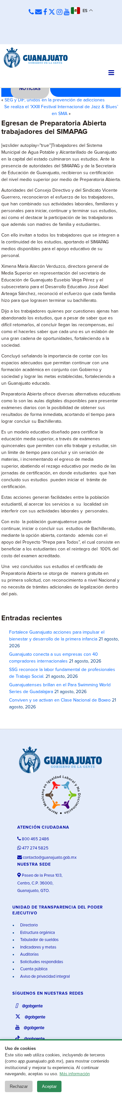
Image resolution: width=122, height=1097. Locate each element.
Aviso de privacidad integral (44, 976)
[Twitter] (51, 12)
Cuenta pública (33, 969)
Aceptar (49, 1086)
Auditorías (29, 954)
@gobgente (32, 1006)
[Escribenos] (38, 12)
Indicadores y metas (37, 947)
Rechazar (19, 1086)
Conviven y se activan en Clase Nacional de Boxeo (60, 700)
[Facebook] (45, 12)
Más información (75, 1074)
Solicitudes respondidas (41, 962)
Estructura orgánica (37, 933)
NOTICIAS (29, 88)
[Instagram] (59, 12)
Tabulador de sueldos (39, 940)
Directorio (28, 925)
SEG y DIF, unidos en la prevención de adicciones (55, 100)
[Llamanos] (31, 12)
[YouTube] (67, 12)
